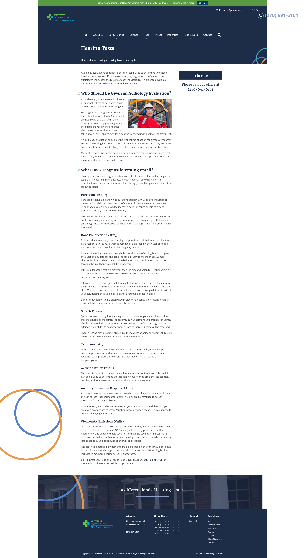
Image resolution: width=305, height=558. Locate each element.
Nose (146, 34)
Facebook (193, 521)
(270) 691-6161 (200, 89)
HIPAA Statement (215, 539)
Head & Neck (190, 34)
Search (219, 34)
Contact (207, 34)
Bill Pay (256, 10)
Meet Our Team (214, 524)
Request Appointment (231, 10)
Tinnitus (211, 535)
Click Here (203, 3)
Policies (199, 553)
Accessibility (209, 553)
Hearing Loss (115, 60)
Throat (158, 34)
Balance (134, 34)
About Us (98, 34)
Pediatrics (172, 34)
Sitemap (219, 553)
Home (86, 34)
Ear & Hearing (116, 34)
